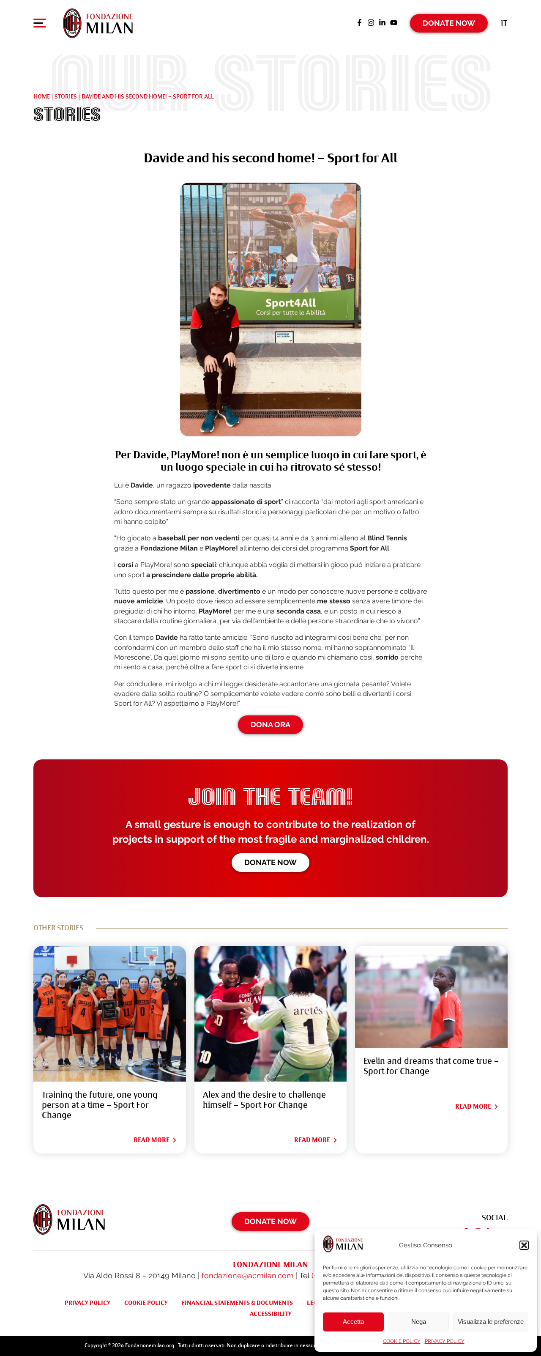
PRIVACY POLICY (444, 1341)
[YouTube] (393, 23)
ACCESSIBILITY (271, 1313)
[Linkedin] (382, 23)
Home (41, 96)
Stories (66, 96)
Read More (151, 1140)
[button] (524, 1245)
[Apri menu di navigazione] (39, 25)
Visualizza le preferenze (491, 1321)
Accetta (353, 1321)
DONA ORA (270, 724)
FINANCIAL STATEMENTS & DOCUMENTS (237, 1302)
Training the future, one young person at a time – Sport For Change (100, 1105)
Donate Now (449, 23)
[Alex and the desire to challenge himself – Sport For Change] (270, 1014)
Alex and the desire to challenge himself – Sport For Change (264, 1100)
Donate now (270, 862)
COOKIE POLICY (402, 1341)
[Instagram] (370, 23)
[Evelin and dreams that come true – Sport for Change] (431, 997)
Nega (418, 1321)
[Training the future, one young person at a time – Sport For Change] (109, 1014)
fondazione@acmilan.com (248, 1275)
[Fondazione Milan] (98, 23)
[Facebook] (359, 23)
